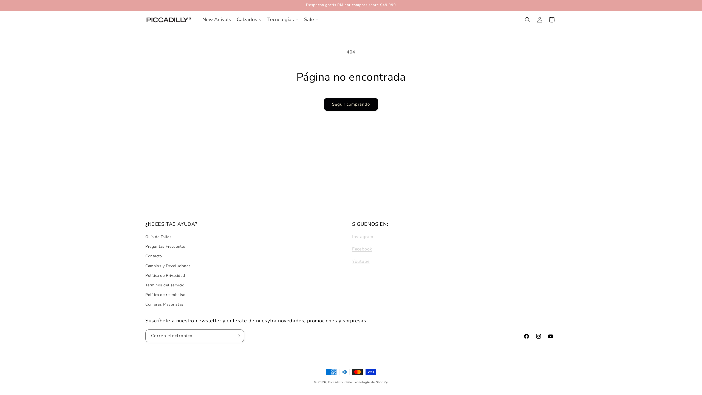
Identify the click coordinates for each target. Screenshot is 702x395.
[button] (528, 20)
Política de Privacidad (165, 275)
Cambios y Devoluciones (168, 266)
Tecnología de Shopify (370, 382)
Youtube (361, 261)
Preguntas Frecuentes (165, 246)
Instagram (362, 237)
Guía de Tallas (158, 236)
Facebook (362, 249)
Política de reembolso (165, 295)
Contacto (153, 256)
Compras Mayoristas (164, 304)
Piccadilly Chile (340, 382)
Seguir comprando (351, 104)
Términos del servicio (165, 285)
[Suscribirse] (238, 335)
